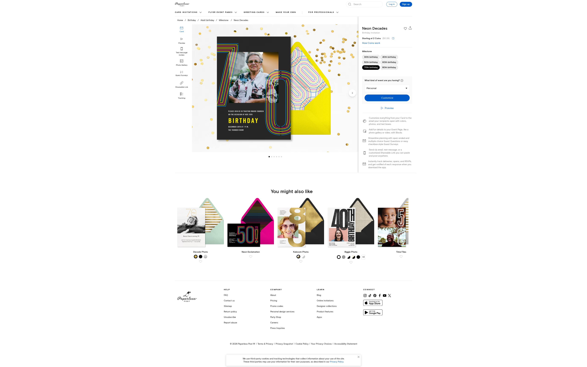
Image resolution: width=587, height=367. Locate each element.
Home (180, 20)
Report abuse (230, 322)
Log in (392, 4)
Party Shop (275, 317)
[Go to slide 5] (276, 156)
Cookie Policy (301, 344)
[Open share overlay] (410, 28)
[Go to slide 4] (274, 156)
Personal (372, 88)
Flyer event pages (221, 12)
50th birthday (371, 62)
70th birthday (371, 67)
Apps (319, 317)
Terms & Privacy (265, 344)
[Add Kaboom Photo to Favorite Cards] (301, 261)
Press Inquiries (277, 328)
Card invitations (186, 12)
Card (182, 32)
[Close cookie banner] (358, 357)
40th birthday (389, 57)
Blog (319, 295)
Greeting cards (254, 12)
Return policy (230, 311)
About (273, 295)
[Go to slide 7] (281, 156)
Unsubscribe (230, 317)
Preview (181, 43)
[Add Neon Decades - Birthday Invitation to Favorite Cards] (405, 28)
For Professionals (321, 12)
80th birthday (389, 67)
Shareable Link (181, 87)
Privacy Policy (336, 361)
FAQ (226, 295)
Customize (387, 97)
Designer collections (327, 306)
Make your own (286, 12)
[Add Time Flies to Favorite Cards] (401, 256)
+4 (363, 257)
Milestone (224, 20)
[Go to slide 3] (271, 156)
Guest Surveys (181, 75)
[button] (401, 80)
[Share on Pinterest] (375, 295)
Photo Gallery (181, 65)
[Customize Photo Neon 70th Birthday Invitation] (275, 88)
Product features (325, 311)
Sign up (406, 4)
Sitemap (228, 306)
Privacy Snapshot (284, 344)
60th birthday (389, 62)
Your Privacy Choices (321, 344)
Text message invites (181, 53)
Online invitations (325, 300)
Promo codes (276, 306)
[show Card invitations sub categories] (200, 13)
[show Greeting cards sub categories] (268, 13)
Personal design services (282, 311)
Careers (274, 322)
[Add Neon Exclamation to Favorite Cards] (251, 256)
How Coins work (371, 43)
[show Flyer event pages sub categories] (236, 13)
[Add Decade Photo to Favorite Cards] (200, 261)
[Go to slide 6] (279, 156)
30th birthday (371, 57)
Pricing (273, 300)
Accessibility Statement (345, 344)
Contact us (229, 300)
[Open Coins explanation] (393, 38)
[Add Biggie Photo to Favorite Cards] (351, 262)
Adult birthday (207, 20)
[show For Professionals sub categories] (337, 13)
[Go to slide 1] (269, 156)
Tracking (181, 98)
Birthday (192, 20)
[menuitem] (188, 12)
